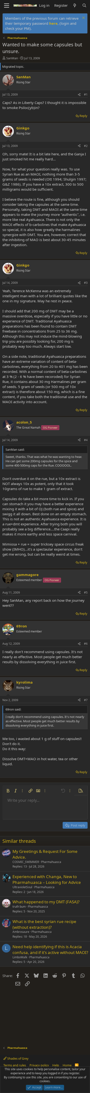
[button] (8, 791)
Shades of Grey (17, 1058)
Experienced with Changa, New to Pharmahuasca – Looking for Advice (46, 879)
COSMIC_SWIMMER (25, 862)
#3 (86, 283)
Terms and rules (14, 1065)
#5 (86, 592)
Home (67, 1065)
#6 (86, 644)
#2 (86, 146)
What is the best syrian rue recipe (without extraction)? (44, 924)
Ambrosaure (20, 932)
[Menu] (6, 5)
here (53, 23)
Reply (83, 116)
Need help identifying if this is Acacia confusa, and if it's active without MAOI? (50, 949)
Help (55, 1065)
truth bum (19, 907)
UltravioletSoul (22, 887)
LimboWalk (19, 957)
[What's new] (74, 5)
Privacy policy (39, 1065)
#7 (86, 700)
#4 (86, 440)
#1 (86, 94)
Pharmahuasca (51, 862)
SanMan (12, 58)
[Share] (79, 94)
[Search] (84, 5)
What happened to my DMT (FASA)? (45, 902)
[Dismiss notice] (83, 18)
